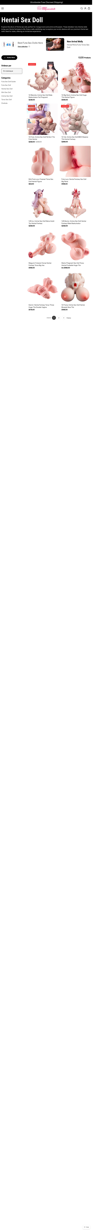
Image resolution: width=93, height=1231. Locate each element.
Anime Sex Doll (6, 96)
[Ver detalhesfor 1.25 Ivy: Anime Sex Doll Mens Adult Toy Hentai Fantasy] (42, 203)
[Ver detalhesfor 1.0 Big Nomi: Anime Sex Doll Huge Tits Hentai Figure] (75, 77)
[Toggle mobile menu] (18, 8)
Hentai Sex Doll (6, 89)
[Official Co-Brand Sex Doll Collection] (13, 44)
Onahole (4, 103)
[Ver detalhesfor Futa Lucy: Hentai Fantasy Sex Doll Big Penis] (75, 161)
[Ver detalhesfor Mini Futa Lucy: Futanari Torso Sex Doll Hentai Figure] (42, 161)
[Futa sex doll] (4, 44)
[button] (89, 8)
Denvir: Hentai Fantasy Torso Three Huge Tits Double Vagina (41, 306)
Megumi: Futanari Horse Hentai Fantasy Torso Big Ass (40, 264)
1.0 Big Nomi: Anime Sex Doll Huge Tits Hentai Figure (74, 96)
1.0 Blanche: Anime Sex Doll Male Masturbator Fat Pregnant (40, 96)
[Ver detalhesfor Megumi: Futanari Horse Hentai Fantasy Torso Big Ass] (42, 245)
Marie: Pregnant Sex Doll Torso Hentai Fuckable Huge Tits (72, 264)
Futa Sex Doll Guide (8, 81)
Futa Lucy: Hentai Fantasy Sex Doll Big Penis (73, 180)
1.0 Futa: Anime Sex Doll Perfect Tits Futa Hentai (42, 138)
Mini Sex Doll (6, 92)
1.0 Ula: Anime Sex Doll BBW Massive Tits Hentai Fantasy (74, 138)
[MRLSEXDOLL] (46, 8)
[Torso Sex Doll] (8, 44)
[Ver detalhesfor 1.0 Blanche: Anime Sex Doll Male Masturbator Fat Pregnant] (42, 77)
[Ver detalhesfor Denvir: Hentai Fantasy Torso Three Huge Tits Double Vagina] (42, 287)
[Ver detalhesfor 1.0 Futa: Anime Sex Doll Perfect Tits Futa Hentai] (42, 119)
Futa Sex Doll (6, 85)
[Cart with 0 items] (89, 8)
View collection (23, 46)
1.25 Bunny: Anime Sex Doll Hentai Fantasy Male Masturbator (73, 222)
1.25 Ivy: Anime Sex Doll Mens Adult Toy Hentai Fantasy (41, 222)
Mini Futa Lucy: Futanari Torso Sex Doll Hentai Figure (41, 180)
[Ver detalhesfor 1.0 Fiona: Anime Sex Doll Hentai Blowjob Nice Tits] (75, 287)
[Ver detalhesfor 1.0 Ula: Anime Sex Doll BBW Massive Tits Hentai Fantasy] (75, 119)
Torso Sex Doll (6, 99)
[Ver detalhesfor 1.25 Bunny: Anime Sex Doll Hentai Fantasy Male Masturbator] (75, 203)
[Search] (81, 8)
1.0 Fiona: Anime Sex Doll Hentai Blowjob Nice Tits (73, 306)
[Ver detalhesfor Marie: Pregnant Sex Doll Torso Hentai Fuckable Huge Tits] (75, 245)
